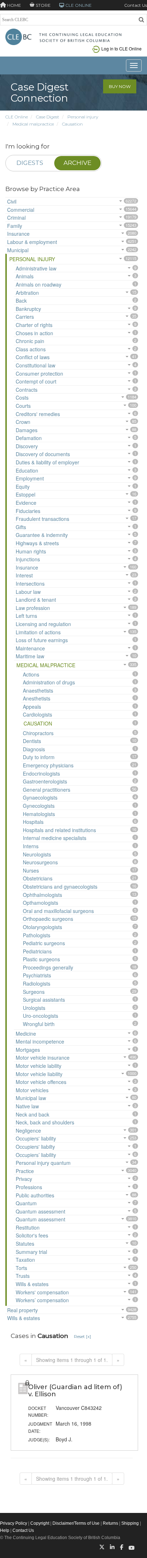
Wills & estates (32, 1284)
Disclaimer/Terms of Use (76, 1523)
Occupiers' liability (36, 1138)
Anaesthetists (38, 690)
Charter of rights (34, 324)
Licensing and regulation (43, 623)
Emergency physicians (48, 765)
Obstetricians (37, 878)
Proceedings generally (48, 967)
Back (21, 300)
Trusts (23, 1275)
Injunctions (28, 559)
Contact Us (135, 5)
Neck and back (32, 1114)
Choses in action (34, 333)
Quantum (26, 1203)
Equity (23, 486)
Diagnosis (34, 749)
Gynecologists (39, 805)
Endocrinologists (41, 773)
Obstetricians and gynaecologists (60, 886)
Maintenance (30, 648)
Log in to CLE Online (121, 48)
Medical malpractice (33, 124)
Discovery (27, 446)
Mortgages (28, 1049)
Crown (23, 421)
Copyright (39, 1523)
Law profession (33, 607)
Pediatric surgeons (44, 943)
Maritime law (30, 656)
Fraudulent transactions (42, 518)
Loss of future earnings (42, 640)
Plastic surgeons (41, 959)
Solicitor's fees (32, 1235)
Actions (31, 674)
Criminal (16, 217)
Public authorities (35, 1195)
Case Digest (47, 116)
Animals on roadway (38, 284)
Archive (77, 162)
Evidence (26, 502)
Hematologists (39, 813)
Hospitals (33, 821)
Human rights (31, 551)
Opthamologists (40, 902)
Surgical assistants (44, 999)
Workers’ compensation (42, 1300)
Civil (11, 201)
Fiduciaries (28, 510)
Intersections (30, 583)
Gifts (21, 527)
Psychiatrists (37, 975)
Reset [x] (82, 1336)
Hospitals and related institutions (59, 830)
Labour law (28, 591)
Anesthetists (36, 698)
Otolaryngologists (42, 927)
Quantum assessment (40, 1211)
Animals (25, 276)
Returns (110, 1523)
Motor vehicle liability (39, 1074)
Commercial (20, 209)
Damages (26, 430)
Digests (29, 162)
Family (14, 225)
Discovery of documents (43, 454)
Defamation (29, 437)
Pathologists (36, 935)
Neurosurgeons (40, 862)
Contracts (26, 389)
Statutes (25, 1243)
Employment (30, 478)
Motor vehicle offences (41, 1081)
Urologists (34, 1007)
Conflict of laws (33, 357)
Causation (72, 124)
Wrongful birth (39, 1023)
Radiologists (36, 983)
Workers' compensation (42, 1292)
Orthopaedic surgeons (48, 918)
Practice (25, 1170)
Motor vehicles (32, 1090)
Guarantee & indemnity (42, 534)
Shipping (130, 1523)
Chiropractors (38, 733)
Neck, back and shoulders (45, 1122)
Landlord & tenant (36, 599)
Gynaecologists (40, 797)
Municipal (18, 250)
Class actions (31, 349)
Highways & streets (37, 543)
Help (4, 1530)
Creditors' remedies (38, 413)
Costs (22, 397)
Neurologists (37, 854)
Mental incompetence (40, 1041)
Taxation (25, 1259)
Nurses (31, 870)
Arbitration (27, 292)
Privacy (24, 1178)
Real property (22, 1310)
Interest (24, 575)
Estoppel (25, 494)
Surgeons (34, 991)
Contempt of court (36, 381)
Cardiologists (37, 714)
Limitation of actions (38, 632)
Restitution (28, 1227)
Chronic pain (30, 341)
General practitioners (46, 789)
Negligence (28, 1130)
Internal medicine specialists (54, 837)
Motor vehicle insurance (43, 1057)
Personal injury (82, 116)
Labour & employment (32, 241)
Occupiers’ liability (36, 1154)
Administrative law (36, 268)
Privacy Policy (13, 1523)
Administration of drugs (49, 682)
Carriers (25, 316)
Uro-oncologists (40, 1015)
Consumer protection (39, 373)
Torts (21, 1267)
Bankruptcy (28, 308)
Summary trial (31, 1251)
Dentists (32, 740)
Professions (29, 1187)
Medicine (26, 1033)
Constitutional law (35, 365)
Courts (23, 405)
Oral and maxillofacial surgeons (58, 910)
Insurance (18, 233)
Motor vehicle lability (38, 1065)
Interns (31, 846)
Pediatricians (37, 951)
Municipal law (31, 1098)
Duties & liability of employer (47, 462)
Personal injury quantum (43, 1162)
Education (27, 470)
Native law (27, 1106)
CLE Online (16, 116)
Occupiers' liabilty (35, 1146)
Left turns (26, 615)
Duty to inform (39, 757)
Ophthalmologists (42, 894)
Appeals (32, 706)
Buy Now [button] (120, 86)
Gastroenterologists (45, 781)
